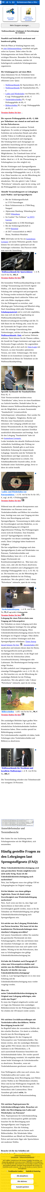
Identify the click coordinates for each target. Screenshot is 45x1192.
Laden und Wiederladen (14, 94)
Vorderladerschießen (13, 99)
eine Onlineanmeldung (12, 48)
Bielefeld (14, 229)
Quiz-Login (32, 347)
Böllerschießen (11, 105)
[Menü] (2, 2)
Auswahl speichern (22, 1187)
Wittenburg (15, 214)
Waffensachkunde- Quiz (11, 335)
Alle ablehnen (22, 1181)
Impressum (14, 1157)
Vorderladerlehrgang (10, 609)
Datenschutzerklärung (27, 1157)
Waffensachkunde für (11, 272)
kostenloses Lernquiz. (12, 438)
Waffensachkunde (12, 85)
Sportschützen (26, 272)
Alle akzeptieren (22, 1176)
